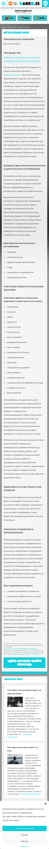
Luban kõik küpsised (24, 828)
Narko (4, 27)
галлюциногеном (12, 75)
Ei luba (24, 835)
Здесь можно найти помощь (24, 662)
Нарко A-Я (12, 27)
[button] (45, 804)
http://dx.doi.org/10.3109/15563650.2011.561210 (20, 649)
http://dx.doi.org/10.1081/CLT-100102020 (25, 654)
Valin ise (24, 841)
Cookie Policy (24, 846)
